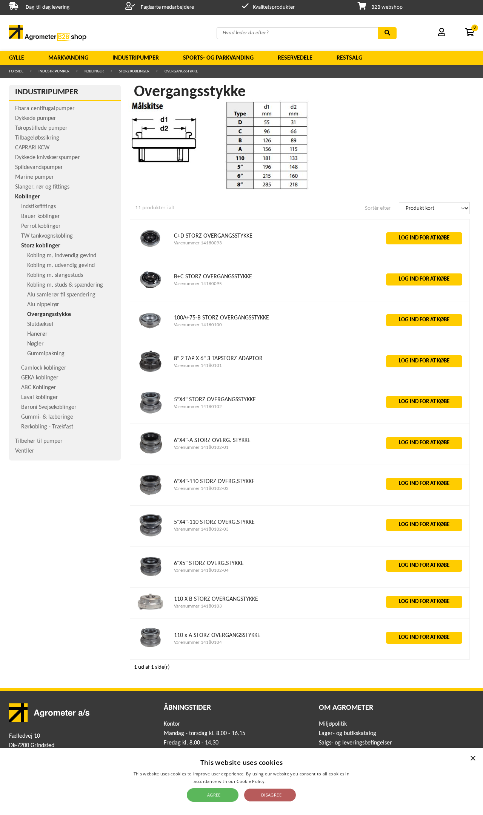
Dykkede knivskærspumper (47, 158)
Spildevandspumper (39, 167)
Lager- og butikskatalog (347, 734)
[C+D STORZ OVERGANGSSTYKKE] (150, 250)
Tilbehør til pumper (39, 441)
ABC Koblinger (38, 388)
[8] (150, 373)
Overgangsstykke (181, 71)
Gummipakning (46, 354)
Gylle (16, 58)
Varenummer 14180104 (198, 642)
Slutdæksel (40, 324)
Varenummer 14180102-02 (201, 488)
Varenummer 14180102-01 (201, 447)
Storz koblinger (134, 71)
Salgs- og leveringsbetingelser (355, 743)
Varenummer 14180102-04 (201, 570)
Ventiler (24, 451)
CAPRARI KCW (32, 148)
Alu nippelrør (43, 305)
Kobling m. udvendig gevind (61, 265)
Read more (278, 781)
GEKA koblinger (39, 378)
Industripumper (135, 58)
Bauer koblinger (40, 216)
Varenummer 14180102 (198, 406)
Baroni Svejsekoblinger (49, 407)
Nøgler (35, 344)
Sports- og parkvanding (218, 58)
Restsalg (349, 58)
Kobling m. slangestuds (55, 275)
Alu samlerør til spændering (61, 295)
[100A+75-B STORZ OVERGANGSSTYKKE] (150, 332)
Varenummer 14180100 (198, 324)
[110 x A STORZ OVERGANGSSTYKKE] (150, 649)
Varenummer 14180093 (198, 243)
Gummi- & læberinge (47, 417)
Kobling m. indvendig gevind (61, 256)
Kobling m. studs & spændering (65, 285)
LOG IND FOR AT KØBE (424, 238)
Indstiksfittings (38, 207)
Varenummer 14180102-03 (201, 529)
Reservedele (295, 58)
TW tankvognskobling (47, 236)
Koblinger (94, 71)
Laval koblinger (39, 397)
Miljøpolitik (333, 724)
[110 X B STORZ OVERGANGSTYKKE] (150, 609)
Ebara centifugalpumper (45, 109)
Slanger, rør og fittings (42, 187)
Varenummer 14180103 (198, 606)
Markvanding (68, 58)
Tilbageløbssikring (37, 138)
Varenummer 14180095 (198, 283)
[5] (150, 414)
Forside (16, 71)
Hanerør (37, 334)
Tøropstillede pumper (41, 128)
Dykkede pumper (35, 118)
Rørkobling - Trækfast (47, 427)
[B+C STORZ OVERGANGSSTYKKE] (150, 291)
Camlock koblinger (43, 368)
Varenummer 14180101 (198, 365)
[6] (150, 455)
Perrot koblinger (41, 226)
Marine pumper (34, 177)
